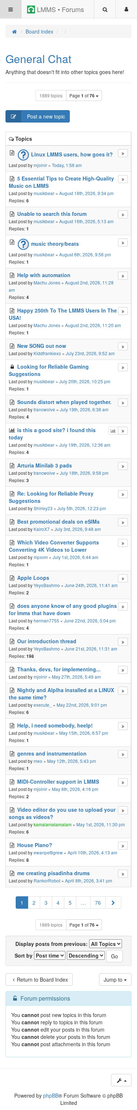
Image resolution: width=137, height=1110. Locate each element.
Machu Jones (47, 282)
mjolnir (40, 165)
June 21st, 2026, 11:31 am (91, 648)
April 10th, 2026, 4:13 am (92, 852)
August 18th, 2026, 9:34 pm (86, 193)
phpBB (50, 1095)
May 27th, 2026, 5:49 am (76, 677)
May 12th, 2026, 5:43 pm (71, 761)
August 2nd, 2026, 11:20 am (93, 325)
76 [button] (98, 902)
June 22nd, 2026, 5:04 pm (90, 620)
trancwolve (44, 409)
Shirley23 (43, 508)
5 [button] (70, 902)
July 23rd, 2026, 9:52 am (90, 353)
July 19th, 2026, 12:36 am (84, 445)
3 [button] (46, 902)
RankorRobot (47, 880)
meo (38, 761)
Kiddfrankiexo (47, 353)
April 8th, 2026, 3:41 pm (88, 880)
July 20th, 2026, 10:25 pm (84, 381)
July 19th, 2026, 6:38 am (84, 409)
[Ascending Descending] (86, 955)
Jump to (114, 979)
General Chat (38, 58)
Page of (82, 95)
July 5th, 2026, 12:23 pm (81, 508)
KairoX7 (42, 529)
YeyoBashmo (47, 585)
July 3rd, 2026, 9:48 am (77, 529)
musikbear (44, 193)
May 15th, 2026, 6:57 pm (83, 733)
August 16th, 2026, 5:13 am (86, 221)
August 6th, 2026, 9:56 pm (85, 254)
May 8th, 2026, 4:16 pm (75, 789)
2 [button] (34, 902)
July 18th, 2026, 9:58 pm (84, 473)
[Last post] (123, 153)
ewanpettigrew (48, 852)
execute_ (43, 705)
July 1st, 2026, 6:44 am (75, 557)
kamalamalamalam (53, 824)
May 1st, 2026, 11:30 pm (100, 824)
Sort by (24, 955)
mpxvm (41, 557)
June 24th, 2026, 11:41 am (91, 585)
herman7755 (46, 620)
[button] (113, 902)
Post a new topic (45, 116)
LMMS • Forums (59, 9)
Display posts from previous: (52, 943)
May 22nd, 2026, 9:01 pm (82, 705)
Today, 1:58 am (67, 165)
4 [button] (58, 902)
